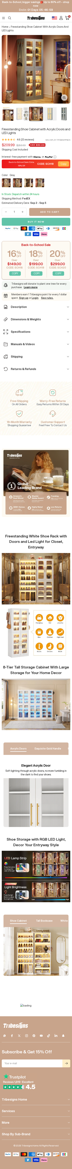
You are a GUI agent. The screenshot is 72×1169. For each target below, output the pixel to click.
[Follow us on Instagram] (26, 1036)
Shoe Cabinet (18, 921)
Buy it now (36, 222)
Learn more (31, 287)
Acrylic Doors (18, 748)
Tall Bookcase (44, 921)
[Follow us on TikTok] (48, 1036)
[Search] (9, 18)
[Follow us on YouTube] (41, 1036)
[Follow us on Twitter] (19, 1036)
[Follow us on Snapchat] (63, 1036)
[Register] (66, 1063)
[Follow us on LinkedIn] (56, 1036)
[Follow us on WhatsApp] (4, 1036)
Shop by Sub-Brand (16, 1134)
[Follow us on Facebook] (12, 1036)
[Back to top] (65, 1146)
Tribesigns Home (14, 1099)
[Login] (61, 18)
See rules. (47, 298)
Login (35, 298)
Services (8, 1110)
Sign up (23, 298)
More (5, 1122)
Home (5, 27)
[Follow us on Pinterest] (34, 1036)
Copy (63, 164)
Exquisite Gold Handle (48, 748)
